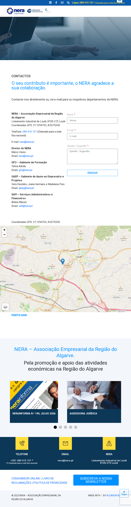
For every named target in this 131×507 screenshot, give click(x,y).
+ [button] (4, 230)
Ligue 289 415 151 (98, 2)
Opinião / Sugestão (77, 146)
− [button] (4, 235)
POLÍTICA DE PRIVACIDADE (50, 482)
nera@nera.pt (27, 141)
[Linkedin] (50, 2)
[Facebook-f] (56, 2)
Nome (70, 114)
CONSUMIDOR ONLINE (26, 478)
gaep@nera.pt (26, 188)
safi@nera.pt (26, 206)
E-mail (70, 130)
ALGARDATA (113, 495)
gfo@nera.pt (25, 170)
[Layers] (5, 306)
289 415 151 (30, 131)
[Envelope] (62, 2)
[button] (55, 427)
